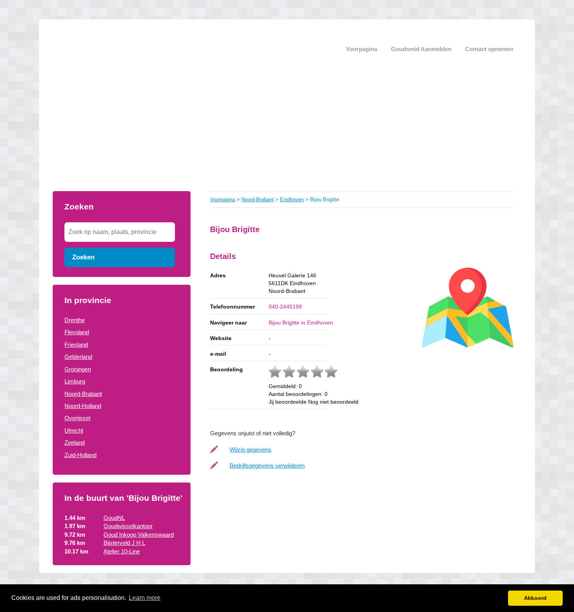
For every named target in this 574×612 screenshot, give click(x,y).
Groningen (77, 369)
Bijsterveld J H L (124, 542)
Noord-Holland (82, 406)
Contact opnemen (489, 49)
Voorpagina (361, 49)
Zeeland (74, 442)
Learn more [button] (144, 597)
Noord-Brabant (83, 393)
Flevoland (76, 332)
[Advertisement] (287, 132)
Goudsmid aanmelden (421, 49)
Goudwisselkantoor (128, 526)
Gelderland (78, 356)
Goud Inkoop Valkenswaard (138, 534)
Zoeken (83, 257)
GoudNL (114, 517)
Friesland (76, 344)
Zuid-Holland (80, 455)
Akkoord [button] (535, 598)
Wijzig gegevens (250, 449)
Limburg (74, 381)
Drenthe (74, 320)
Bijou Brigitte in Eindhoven (301, 322)
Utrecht (73, 430)
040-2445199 (285, 306)
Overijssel (77, 418)
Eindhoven (292, 199)
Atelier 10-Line (121, 551)
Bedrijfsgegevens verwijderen (267, 465)
